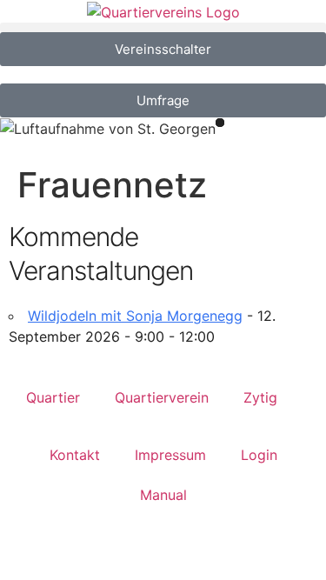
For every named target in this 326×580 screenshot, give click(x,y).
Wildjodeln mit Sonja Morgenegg (135, 315)
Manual (163, 494)
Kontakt (75, 454)
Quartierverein (162, 397)
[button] (163, 27)
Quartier (53, 397)
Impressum (170, 454)
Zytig (260, 397)
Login (259, 454)
